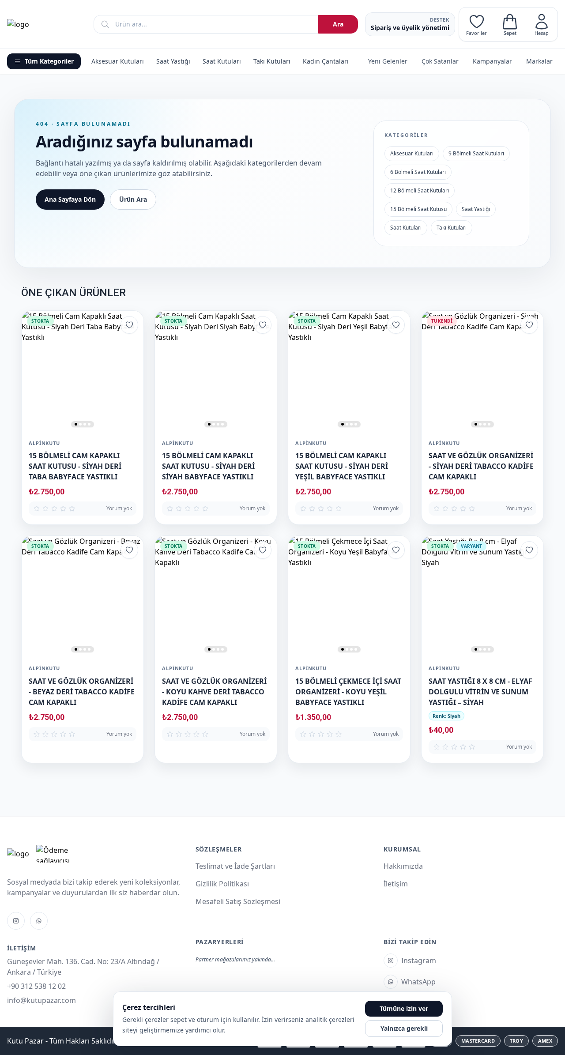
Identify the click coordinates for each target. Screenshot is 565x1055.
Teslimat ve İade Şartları (235, 866)
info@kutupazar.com (41, 1000)
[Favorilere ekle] (129, 325)
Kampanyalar (492, 61)
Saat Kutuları (222, 61)
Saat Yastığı (173, 61)
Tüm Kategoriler (49, 61)
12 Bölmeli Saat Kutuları (419, 190)
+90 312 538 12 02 (36, 986)
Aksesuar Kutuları (117, 61)
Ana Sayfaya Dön (70, 199)
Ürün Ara (133, 199)
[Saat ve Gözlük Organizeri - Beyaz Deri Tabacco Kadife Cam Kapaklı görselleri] (82, 597)
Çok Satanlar (440, 61)
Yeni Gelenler (387, 61)
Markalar (539, 61)
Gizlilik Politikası (222, 884)
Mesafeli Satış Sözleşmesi (238, 901)
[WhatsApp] (39, 921)
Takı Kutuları (271, 61)
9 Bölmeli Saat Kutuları (476, 153)
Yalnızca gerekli (404, 1028)
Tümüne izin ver (404, 1008)
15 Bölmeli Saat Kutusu (418, 209)
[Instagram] (16, 921)
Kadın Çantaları (326, 61)
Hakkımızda (403, 866)
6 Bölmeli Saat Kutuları (418, 172)
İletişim (396, 884)
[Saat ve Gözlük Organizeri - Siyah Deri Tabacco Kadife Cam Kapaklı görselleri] (482, 372)
